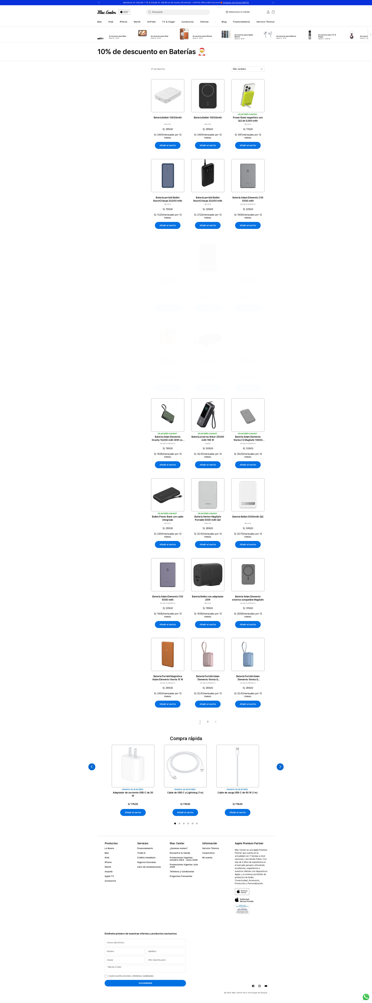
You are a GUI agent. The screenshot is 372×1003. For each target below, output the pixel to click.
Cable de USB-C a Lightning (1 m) (185, 792)
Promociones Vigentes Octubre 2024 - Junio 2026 (183, 858)
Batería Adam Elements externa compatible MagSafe (248, 598)
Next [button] (273, 2)
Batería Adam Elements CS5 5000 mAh (248, 199)
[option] (133, 780)
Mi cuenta (207, 857)
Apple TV (109, 876)
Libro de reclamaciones (149, 867)
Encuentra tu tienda (180, 853)
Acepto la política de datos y (130, 976)
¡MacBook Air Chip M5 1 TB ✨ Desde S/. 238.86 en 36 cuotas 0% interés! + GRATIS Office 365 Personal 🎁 (186, 3)
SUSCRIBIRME (145, 983)
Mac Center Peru (239, 993)
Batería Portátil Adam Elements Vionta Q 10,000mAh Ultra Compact (207, 678)
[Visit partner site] (242, 910)
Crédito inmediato (146, 857)
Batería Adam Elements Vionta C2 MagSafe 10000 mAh (167, 282)
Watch (108, 867)
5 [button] (192, 823)
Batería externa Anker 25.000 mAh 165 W (208, 439)
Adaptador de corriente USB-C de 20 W (133, 794)
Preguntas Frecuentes (181, 876)
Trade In (141, 853)
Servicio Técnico (210, 848)
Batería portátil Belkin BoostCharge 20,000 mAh (167, 199)
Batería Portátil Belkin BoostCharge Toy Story (167, 362)
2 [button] (179, 823)
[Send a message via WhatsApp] (366, 997)
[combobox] (178, 12)
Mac (107, 853)
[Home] (106, 12)
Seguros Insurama (146, 862)
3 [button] (183, 823)
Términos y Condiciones (182, 871)
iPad (107, 857)
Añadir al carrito (168, 145)
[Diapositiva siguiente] (370, 34)
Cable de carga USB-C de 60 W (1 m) (237, 792)
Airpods (109, 871)
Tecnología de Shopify (257, 993)
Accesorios (110, 881)
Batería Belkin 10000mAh (168, 117)
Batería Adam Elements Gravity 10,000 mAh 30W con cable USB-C (168, 439)
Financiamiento (145, 848)
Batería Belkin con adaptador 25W (208, 598)
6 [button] (196, 823)
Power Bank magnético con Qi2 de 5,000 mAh (248, 119)
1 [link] (200, 721)
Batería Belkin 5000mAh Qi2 (207, 280)
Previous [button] (98, 2)
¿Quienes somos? (179, 848)
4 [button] (188, 823)
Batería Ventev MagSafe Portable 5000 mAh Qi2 (207, 518)
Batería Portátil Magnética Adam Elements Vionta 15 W (167, 678)
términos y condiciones (143, 976)
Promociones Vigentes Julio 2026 (184, 865)
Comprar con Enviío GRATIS (236, 3)
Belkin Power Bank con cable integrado (247, 282)
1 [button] (175, 823)
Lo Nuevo (109, 848)
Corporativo (208, 853)
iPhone (108, 862)
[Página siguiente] (215, 722)
